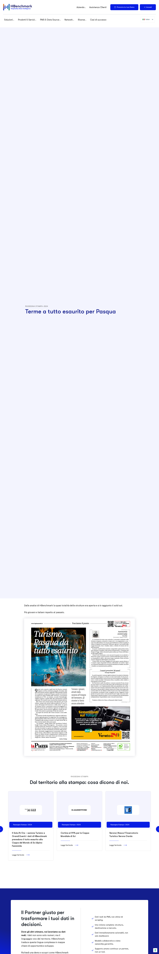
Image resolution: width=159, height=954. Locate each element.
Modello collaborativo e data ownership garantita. (107, 942)
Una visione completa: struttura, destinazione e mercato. (109, 926)
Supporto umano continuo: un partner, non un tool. (112, 950)
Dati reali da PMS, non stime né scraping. (109, 918)
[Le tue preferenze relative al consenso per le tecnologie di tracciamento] (155, 950)
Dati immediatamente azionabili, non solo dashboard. (111, 934)
